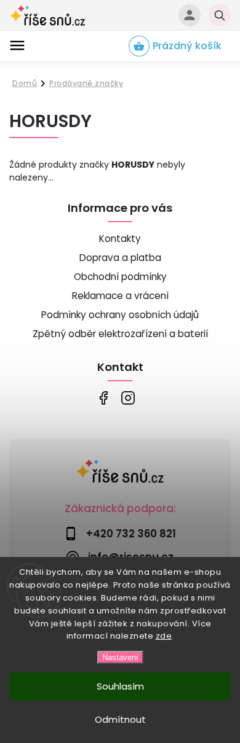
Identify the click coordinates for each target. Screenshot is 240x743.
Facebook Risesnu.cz (103, 398)
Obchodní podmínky (120, 276)
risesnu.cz (127, 398)
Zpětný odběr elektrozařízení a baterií (120, 333)
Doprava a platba (120, 257)
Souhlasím (120, 686)
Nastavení (120, 657)
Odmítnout (120, 719)
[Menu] (17, 45)
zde (164, 636)
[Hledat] (220, 15)
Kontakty (120, 238)
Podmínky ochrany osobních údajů (120, 314)
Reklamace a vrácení (120, 295)
